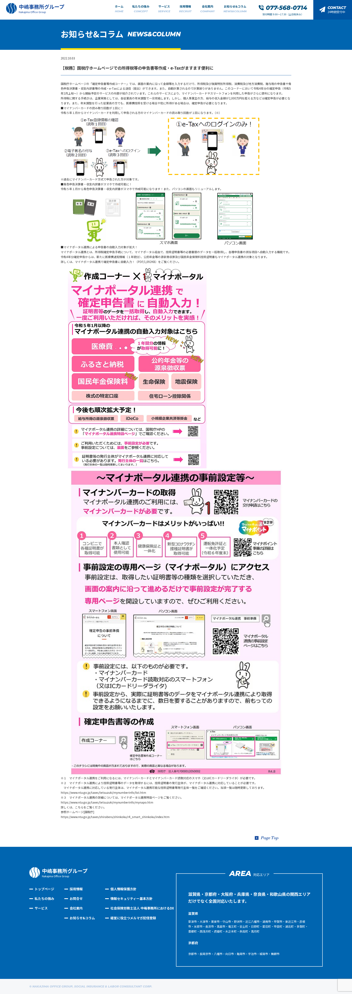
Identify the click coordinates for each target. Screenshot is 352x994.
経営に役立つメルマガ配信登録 (133, 917)
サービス (164, 8)
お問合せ (76, 898)
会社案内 (207, 8)
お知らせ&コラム (234, 8)
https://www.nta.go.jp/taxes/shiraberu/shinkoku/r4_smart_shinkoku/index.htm (115, 817)
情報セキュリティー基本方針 (131, 898)
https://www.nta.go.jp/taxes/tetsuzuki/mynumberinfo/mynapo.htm (107, 802)
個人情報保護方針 (123, 888)
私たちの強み (140, 8)
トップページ (44, 888)
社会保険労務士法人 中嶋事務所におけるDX (142, 908)
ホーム (119, 8)
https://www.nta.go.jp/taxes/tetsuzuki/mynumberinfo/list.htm (103, 792)
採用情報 (185, 8)
